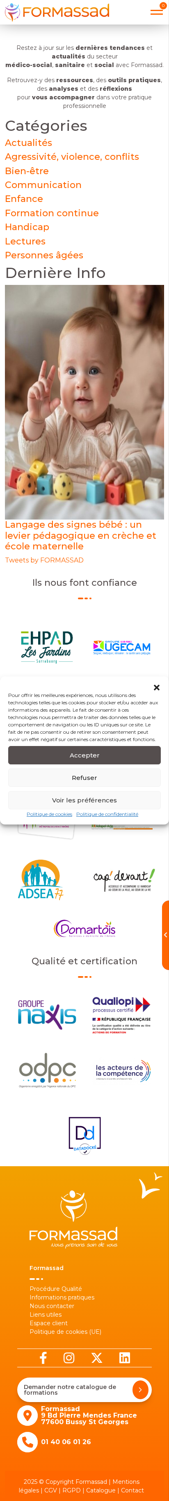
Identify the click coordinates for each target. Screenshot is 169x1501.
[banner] (57, 12)
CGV (50, 1490)
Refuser (84, 778)
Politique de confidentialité (107, 814)
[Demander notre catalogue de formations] (140, 1389)
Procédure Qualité (56, 1289)
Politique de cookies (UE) (65, 1331)
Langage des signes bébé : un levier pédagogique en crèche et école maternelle (80, 535)
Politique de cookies (49, 814)
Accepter (85, 755)
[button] (157, 687)
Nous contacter (52, 1306)
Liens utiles (46, 1314)
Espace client (49, 1323)
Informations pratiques (62, 1297)
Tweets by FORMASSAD (44, 560)
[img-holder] (84, 402)
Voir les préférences (84, 800)
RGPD (71, 1490)
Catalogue (101, 1490)
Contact (132, 1490)
